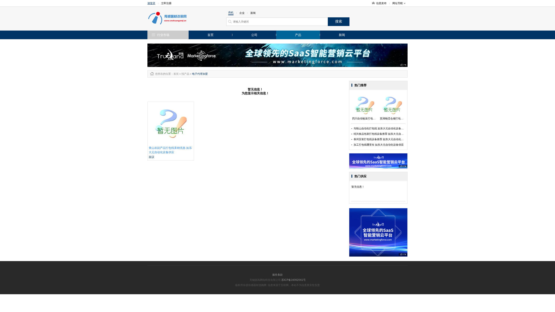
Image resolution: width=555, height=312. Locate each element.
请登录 (151, 3)
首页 (210, 35)
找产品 (185, 73)
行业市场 (163, 35)
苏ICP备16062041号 (293, 279)
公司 (254, 35)
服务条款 (277, 274)
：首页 (175, 73)
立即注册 (166, 3)
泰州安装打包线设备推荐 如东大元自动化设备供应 (382, 139)
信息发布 (381, 3)
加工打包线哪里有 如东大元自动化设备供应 (379, 144)
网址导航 (397, 3)
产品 (298, 35)
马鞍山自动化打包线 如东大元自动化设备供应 (380, 128)
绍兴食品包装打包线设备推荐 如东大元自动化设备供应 (385, 133)
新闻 (342, 35)
